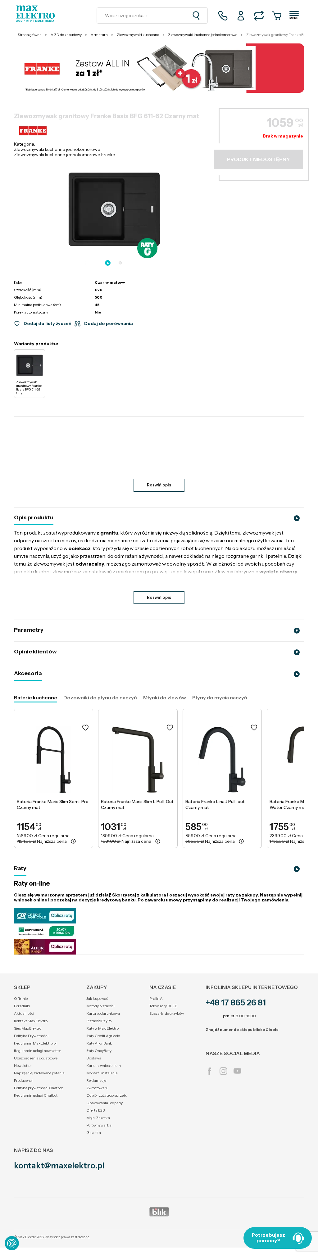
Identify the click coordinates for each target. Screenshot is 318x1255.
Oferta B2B (95, 1110)
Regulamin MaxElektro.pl (35, 1043)
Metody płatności (100, 1006)
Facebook (209, 1071)
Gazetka (93, 1132)
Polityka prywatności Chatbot (38, 1088)
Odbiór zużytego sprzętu (106, 1095)
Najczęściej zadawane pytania (39, 1073)
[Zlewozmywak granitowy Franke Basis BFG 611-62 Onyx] (29, 365)
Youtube (237, 1071)
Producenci (23, 1080)
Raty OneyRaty (98, 1050)
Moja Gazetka (98, 1117)
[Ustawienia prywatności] (12, 1243)
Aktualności (24, 1013)
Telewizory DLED (163, 1006)
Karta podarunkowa (103, 1013)
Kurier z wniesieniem (103, 1065)
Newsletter (23, 1065)
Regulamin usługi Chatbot (35, 1095)
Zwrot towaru (97, 1088)
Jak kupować (97, 998)
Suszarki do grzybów (166, 1013)
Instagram (223, 1071)
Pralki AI (156, 998)
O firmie (21, 998)
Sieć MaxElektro (27, 1028)
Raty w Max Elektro (102, 1028)
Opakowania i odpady (104, 1102)
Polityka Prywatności (31, 1035)
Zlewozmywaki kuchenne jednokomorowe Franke (64, 154)
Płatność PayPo (98, 1020)
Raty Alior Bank (99, 1043)
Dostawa (93, 1058)
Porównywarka (98, 1125)
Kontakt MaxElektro (31, 1020)
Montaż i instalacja (102, 1073)
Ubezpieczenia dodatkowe (35, 1058)
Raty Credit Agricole (103, 1035)
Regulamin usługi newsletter (37, 1050)
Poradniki (22, 1006)
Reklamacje (96, 1080)
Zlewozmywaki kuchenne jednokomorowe (57, 149)
